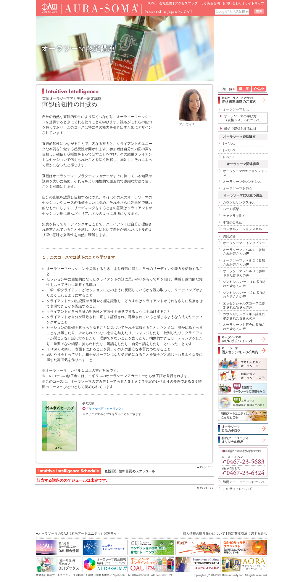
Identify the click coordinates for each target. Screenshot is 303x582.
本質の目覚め (232, 222)
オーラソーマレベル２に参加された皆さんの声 (244, 262)
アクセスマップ (186, 3)
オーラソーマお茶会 (237, 188)
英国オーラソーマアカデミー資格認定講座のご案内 (242, 100)
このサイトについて (237, 488)
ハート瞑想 (231, 209)
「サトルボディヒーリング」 (105, 408)
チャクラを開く (234, 215)
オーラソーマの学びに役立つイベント (242, 339)
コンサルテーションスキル (242, 229)
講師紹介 (229, 236)
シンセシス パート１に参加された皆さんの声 (244, 284)
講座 (244, 89)
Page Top (205, 467)
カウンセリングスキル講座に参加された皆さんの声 (244, 316)
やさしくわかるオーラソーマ (242, 363)
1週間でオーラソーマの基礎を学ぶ (242, 389)
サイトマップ (254, 3)
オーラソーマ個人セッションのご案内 (242, 350)
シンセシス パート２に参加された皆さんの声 (244, 295)
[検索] (259, 11)
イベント (259, 89)
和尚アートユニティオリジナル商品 (242, 439)
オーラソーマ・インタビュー (244, 243)
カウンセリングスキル (239, 202)
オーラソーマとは (236, 109)
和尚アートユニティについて (244, 482)
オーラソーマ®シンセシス (242, 181)
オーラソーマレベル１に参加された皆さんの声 (244, 252)
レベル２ (229, 150)
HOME (152, 3)
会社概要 (165, 3)
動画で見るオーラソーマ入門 (242, 375)
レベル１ (229, 143)
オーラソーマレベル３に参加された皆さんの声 (244, 273)
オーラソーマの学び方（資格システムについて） (243, 118)
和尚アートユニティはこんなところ (242, 415)
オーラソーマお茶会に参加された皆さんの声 (244, 327)
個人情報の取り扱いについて (204, 533)
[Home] (87, 8)
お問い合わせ (232, 3)
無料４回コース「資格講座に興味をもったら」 (242, 402)
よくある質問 (210, 3)
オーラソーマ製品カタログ (242, 428)
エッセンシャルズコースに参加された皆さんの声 (244, 305)
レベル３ (229, 157)
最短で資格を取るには (240, 128)
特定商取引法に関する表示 (247, 533)
